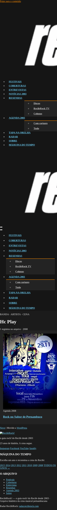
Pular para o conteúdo (10, 1)
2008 (40, 465)
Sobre (9, 493)
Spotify (32, 448)
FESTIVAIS (15, 81)
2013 (13, 465)
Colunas (38, 113)
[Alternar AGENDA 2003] (53, 277)
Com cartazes (41, 123)
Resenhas (10, 487)
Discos (37, 103)
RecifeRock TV (42, 108)
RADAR (13, 136)
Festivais (10, 479)
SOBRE (13, 140)
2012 (18, 465)
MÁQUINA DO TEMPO (22, 145)
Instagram (4, 448)
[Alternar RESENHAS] (53, 256)
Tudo (36, 128)
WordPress (22, 428)
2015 (2, 465)
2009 (35, 465)
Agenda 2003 (12, 490)
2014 (7, 465)
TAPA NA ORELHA (20, 132)
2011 (24, 465)
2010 (29, 465)
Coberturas (11, 482)
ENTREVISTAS (17, 90)
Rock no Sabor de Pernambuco (22, 416)
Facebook (14, 448)
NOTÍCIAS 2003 (17, 94)
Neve (2, 428)
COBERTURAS (17, 85)
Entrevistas (11, 485)
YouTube (24, 448)
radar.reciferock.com (29, 506)
